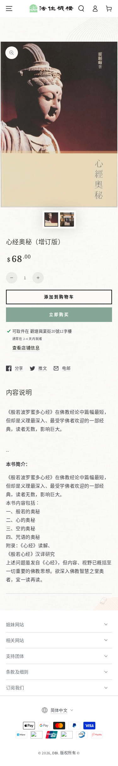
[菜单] (9, 8)
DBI (55, 753)
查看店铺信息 (26, 348)
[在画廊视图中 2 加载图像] (67, 219)
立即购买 (59, 314)
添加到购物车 (59, 297)
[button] (81, 8)
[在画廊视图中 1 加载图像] (51, 219)
